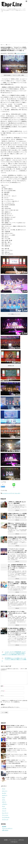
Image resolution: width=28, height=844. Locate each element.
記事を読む (17, 510)
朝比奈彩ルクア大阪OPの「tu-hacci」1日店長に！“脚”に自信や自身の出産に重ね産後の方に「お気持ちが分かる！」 (16, 733)
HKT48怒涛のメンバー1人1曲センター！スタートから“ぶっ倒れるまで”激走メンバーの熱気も (14, 659)
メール (3, 690)
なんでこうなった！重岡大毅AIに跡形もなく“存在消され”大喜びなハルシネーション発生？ (16, 767)
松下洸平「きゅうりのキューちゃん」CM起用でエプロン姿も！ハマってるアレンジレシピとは (16, 756)
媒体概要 (4, 826)
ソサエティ (4, 804)
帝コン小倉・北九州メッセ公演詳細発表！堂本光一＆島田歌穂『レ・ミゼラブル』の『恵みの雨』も (16, 744)
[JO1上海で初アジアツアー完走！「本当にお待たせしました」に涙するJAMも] (4, 614)
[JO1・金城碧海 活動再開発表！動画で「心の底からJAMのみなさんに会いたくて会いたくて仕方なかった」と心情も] (4, 567)
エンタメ (18, 53)
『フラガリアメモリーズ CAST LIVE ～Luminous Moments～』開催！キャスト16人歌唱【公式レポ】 (17, 550)
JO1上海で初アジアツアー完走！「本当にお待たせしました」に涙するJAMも (17, 613)
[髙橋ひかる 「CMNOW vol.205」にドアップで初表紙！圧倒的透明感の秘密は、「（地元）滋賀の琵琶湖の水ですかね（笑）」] (4, 525)
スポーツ (4, 802)
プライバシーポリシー (7, 828)
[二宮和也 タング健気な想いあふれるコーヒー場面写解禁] (4, 504)
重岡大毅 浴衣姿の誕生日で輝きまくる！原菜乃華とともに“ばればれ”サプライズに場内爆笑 (16, 773)
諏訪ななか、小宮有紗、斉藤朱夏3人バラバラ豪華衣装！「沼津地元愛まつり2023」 (17, 583)
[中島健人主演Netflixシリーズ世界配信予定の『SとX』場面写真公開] (4, 516)
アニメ (3, 788)
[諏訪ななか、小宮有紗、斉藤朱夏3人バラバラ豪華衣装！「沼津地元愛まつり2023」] (4, 584)
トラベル (4, 808)
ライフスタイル (5, 817)
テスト (3, 806)
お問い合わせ (5, 830)
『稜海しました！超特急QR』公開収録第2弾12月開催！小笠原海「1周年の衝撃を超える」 (16, 739)
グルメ (3, 797)
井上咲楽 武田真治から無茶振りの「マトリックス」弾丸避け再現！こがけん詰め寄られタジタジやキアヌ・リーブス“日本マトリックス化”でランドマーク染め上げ (17, 631)
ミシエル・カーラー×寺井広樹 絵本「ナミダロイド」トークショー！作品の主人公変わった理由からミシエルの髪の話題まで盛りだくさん (14, 653)
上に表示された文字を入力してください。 (10, 707)
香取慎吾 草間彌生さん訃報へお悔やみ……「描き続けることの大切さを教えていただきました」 (16, 727)
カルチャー (23, 53)
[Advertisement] (14, 28)
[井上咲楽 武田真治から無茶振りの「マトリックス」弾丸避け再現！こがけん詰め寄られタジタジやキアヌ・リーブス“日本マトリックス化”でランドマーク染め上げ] (4, 631)
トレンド (4, 810)
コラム (3, 799)
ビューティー (5, 813)
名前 (2, 686)
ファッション (5, 815)
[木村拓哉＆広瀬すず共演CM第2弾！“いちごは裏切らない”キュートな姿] (4, 539)
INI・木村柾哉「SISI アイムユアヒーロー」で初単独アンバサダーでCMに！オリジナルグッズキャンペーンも (16, 750)
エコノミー (4, 791)
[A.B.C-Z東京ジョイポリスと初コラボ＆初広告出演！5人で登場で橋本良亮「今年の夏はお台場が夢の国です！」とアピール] (4, 598)
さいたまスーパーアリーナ (8, 493)
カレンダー (17, 493)
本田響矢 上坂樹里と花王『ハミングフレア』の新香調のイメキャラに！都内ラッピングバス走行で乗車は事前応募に (16, 762)
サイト (2, 695)
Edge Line (15, 841)
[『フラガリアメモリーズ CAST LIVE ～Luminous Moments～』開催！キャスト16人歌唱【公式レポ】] (4, 551)
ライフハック (5, 819)
